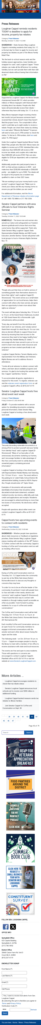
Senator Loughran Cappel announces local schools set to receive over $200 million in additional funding (20, 691)
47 (13, 721)
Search (29, 733)
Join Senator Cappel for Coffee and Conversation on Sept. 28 (17, 707)
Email (4, 982)
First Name (6, 969)
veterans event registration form (20, 383)
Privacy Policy (15, 1003)
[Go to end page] (19, 720)
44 (36, 717)
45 (4, 721)
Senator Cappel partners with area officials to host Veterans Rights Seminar (19, 207)
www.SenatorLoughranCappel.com (23, 661)
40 (18, 717)
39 (14, 717)
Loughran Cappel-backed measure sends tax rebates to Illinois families (20, 699)
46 (8, 721)
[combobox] (13, 733)
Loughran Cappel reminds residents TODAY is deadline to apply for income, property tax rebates (19, 31)
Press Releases (14, 38)
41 (23, 717)
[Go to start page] (3, 716)
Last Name (6, 976)
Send (5, 1013)
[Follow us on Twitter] (13, 926)
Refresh (34, 1010)
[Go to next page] (16, 720)
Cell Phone (6, 989)
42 (27, 717)
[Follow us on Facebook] (6, 926)
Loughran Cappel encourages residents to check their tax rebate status (19, 682)
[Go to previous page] (5, 716)
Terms (4, 1003)
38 (9, 717)
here (3, 130)
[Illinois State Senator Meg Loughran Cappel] (20, 6)
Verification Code (8, 1006)
